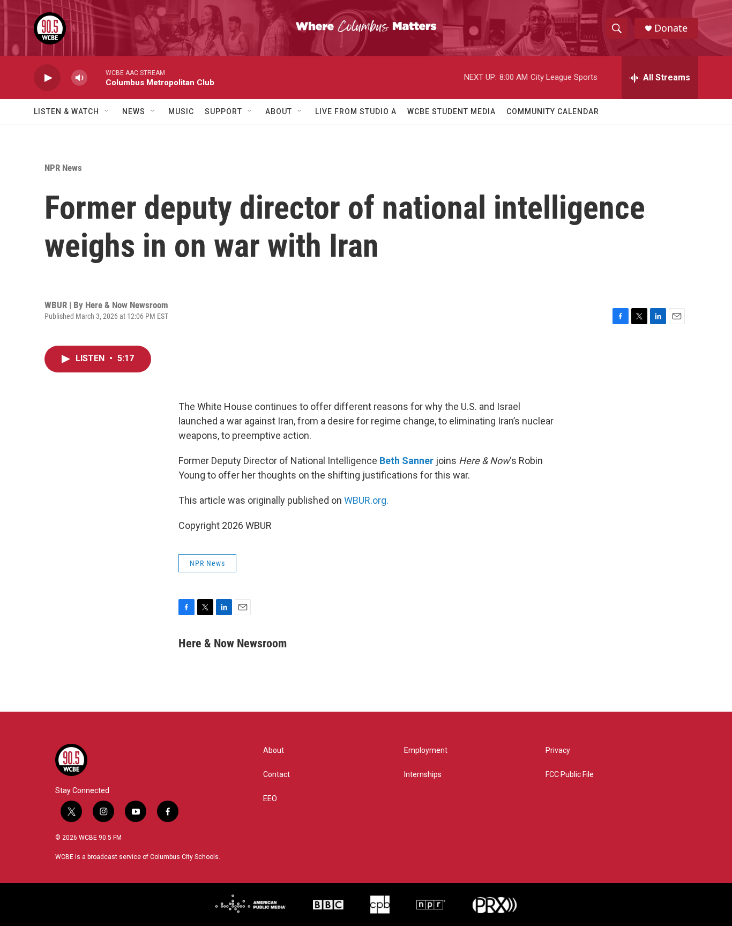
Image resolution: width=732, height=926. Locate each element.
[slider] (96, 77)
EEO (270, 799)
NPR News (63, 167)
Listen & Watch (66, 111)
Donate (671, 28)
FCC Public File (570, 775)
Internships (423, 775)
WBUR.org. (366, 500)
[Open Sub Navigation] (107, 111)
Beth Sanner (406, 460)
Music (181, 111)
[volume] (79, 78)
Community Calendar (552, 111)
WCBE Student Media (451, 111)
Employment (425, 750)
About (278, 111)
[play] (47, 78)
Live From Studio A (356, 111)
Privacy (558, 750)
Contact (276, 775)
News (133, 111)
